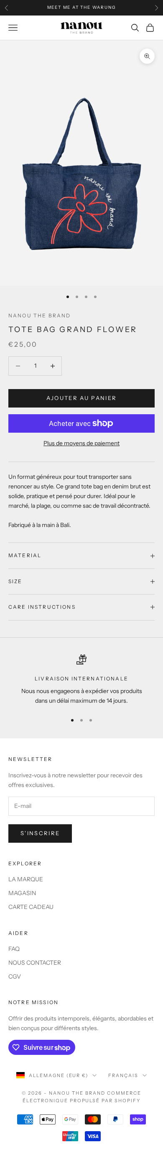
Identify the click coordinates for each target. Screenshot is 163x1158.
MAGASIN (22, 893)
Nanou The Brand (39, 315)
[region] (81, 680)
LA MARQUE (25, 879)
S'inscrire (40, 833)
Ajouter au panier (81, 398)
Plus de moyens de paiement (81, 443)
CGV (14, 976)
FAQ (14, 949)
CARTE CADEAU (30, 907)
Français (123, 1075)
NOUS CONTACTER (34, 962)
